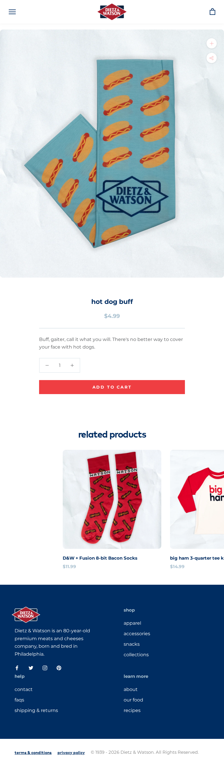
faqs (19, 700)
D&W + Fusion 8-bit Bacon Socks (100, 558)
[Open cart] (212, 11)
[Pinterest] (59, 667)
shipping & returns (36, 710)
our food (133, 700)
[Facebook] (17, 667)
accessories (137, 633)
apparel (132, 623)
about (131, 689)
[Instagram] (45, 667)
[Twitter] (31, 667)
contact (24, 689)
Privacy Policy (71, 752)
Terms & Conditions (33, 752)
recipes (132, 710)
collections (136, 654)
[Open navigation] (12, 11)
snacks (132, 644)
